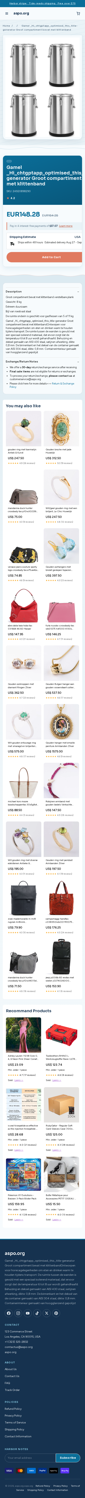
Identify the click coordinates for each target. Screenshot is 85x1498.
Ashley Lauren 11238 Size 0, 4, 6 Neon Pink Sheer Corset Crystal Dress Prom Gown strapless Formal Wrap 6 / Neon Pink (23, 1057)
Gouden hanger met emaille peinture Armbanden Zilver (60, 744)
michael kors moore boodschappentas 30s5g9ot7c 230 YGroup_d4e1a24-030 (23, 803)
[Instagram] (18, 1313)
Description (14, 291)
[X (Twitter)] (47, 1313)
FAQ (7, 1383)
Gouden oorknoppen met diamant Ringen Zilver (21, 686)
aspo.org (21, 13)
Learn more (66, 225)
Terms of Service (15, 1422)
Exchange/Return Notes (22, 361)
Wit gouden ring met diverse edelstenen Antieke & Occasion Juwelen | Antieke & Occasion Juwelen (23, 862)
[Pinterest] (56, 1313)
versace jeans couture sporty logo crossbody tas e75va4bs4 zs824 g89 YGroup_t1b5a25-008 (23, 568)
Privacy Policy (13, 1415)
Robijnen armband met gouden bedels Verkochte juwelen (59, 803)
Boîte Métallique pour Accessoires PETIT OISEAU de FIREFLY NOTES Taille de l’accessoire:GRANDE (61, 1197)
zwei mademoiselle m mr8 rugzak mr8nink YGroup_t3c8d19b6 (22, 920)
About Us (11, 1369)
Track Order (12, 1390)
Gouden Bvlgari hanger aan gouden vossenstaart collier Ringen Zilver (60, 686)
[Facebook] (9, 1313)
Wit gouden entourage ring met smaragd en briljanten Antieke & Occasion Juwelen (23, 744)
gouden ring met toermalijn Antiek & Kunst (22, 451)
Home (6, 25)
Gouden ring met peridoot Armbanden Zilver (59, 862)
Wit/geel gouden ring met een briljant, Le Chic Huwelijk (61, 510)
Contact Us (12, 1376)
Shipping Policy (14, 1429)
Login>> (18, 1080)
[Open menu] (6, 13)
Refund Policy (13, 1409)
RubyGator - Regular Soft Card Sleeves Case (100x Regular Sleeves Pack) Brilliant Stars (59, 1127)
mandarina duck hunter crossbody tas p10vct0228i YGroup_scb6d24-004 (22, 510)
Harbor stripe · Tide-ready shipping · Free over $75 (42, 3)
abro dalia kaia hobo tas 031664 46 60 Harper (20, 627)
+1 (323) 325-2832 (16, 1342)
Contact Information (18, 1436)
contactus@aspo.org (19, 1347)
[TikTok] (37, 1313)
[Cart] (78, 13)
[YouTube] (28, 1313)
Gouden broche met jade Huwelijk (58, 451)
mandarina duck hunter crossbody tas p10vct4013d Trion (22, 979)
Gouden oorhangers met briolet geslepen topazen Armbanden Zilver (58, 568)
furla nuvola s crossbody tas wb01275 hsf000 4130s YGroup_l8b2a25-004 (60, 627)
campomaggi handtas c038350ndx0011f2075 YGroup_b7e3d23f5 (59, 920)
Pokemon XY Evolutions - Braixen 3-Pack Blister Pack (22, 1197)
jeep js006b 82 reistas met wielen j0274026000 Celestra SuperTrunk (60, 979)
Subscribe (68, 1458)
